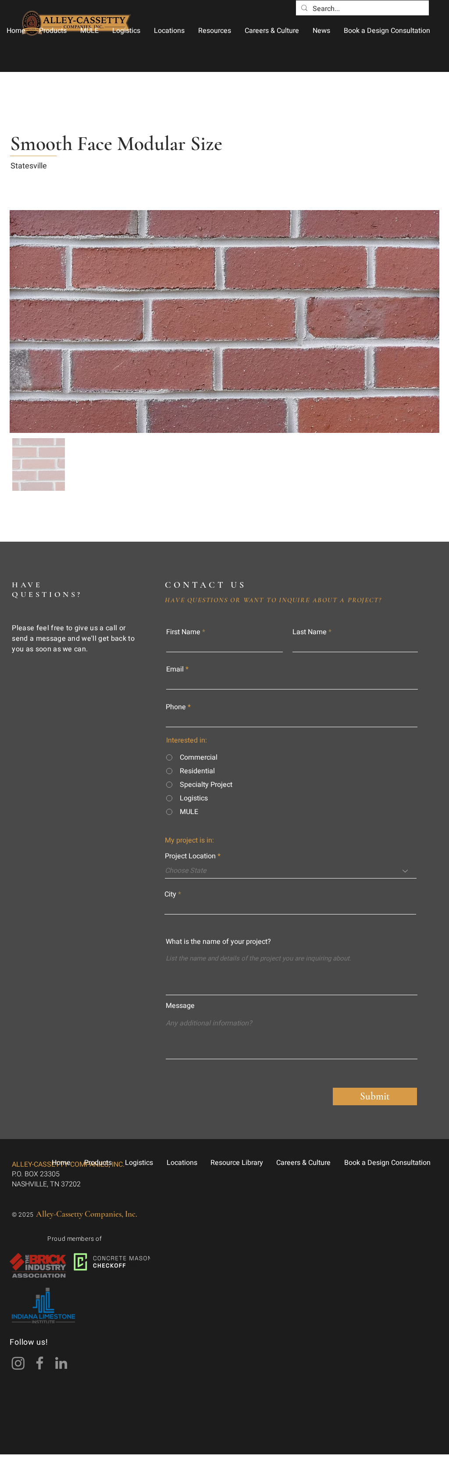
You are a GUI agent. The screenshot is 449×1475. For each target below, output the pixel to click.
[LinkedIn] (61, 1362)
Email (175, 669)
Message (180, 1005)
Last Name (309, 632)
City (170, 894)
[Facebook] (39, 1362)
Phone (176, 707)
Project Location (190, 856)
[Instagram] (18, 1362)
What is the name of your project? (218, 941)
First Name (183, 632)
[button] (52, 31)
